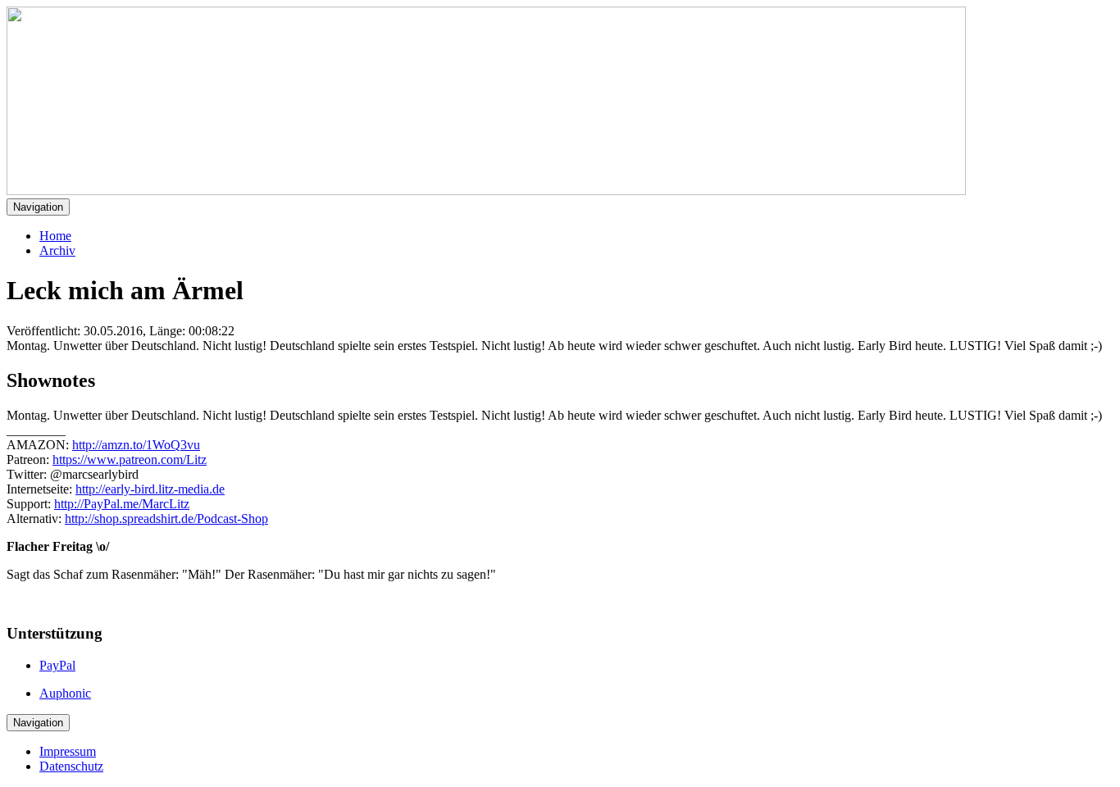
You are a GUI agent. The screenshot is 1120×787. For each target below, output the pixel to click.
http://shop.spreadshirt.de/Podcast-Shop (166, 518)
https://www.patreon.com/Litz (129, 459)
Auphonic (65, 693)
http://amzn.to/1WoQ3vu (136, 445)
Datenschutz (71, 766)
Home (55, 236)
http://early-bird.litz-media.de (150, 489)
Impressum (67, 751)
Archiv (57, 250)
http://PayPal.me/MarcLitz (121, 504)
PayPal (57, 665)
